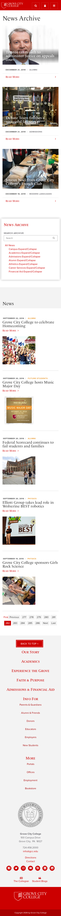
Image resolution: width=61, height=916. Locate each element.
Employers (30, 737)
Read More (9, 330)
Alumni (32, 318)
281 (53, 617)
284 (22, 623)
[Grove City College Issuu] (37, 868)
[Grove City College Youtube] (30, 868)
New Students (30, 745)
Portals (30, 764)
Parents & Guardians (30, 704)
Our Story (30, 652)
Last (53, 623)
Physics (32, 498)
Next (45, 623)
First (6, 617)
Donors (30, 721)
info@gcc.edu (30, 851)
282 (7, 623)
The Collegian (21, 881)
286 (38, 623)
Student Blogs (39, 881)
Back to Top (29, 643)
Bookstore (30, 788)
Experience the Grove (30, 671)
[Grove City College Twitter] (16, 868)
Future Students (38, 378)
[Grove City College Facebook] (8, 868)
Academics (30, 661)
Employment (30, 780)
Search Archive (14, 233)
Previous (14, 617)
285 (30, 623)
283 (15, 623)
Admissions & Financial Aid (31, 689)
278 (31, 617)
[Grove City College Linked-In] (52, 868)
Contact (30, 861)
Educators (30, 729)
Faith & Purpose (30, 680)
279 (39, 617)
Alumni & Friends (30, 712)
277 (24, 617)
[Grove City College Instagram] (23, 868)
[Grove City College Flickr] (44, 868)
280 (46, 617)
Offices (30, 772)
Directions (30, 857)
